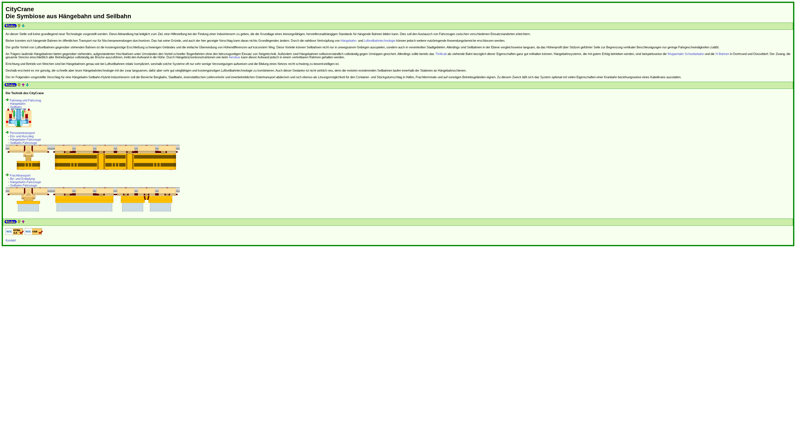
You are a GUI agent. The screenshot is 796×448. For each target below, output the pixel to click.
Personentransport (22, 133)
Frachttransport (20, 175)
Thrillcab (441, 54)
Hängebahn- (349, 40)
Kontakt (11, 240)
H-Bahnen (722, 54)
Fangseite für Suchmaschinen (772, 251)
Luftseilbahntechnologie (379, 40)
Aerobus (234, 57)
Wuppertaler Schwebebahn (685, 54)
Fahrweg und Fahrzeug (25, 100)
